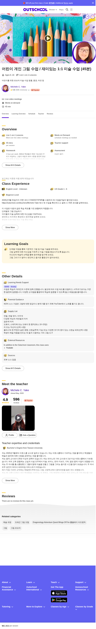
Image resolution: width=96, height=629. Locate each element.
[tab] (5, 114)
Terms (66, 3)
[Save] (93, 17)
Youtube (9, 348)
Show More (10, 227)
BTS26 (51, 3)
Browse (52, 10)
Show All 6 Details (13, 165)
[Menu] (71, 9)
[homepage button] (35, 9)
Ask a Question (29, 435)
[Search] (67, 9)
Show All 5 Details (13, 368)
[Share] (87, 17)
